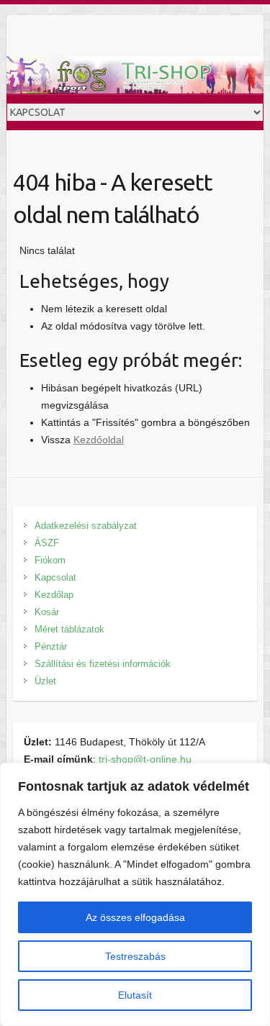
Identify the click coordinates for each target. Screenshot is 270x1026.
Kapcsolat (55, 577)
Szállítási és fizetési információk (103, 663)
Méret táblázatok (69, 629)
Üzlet (45, 681)
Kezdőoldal (98, 439)
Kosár (47, 612)
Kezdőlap (54, 594)
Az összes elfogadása (135, 917)
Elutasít (135, 995)
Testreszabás (135, 956)
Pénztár (51, 646)
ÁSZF (47, 542)
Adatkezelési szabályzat (86, 525)
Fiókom (50, 560)
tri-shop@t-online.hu (145, 759)
